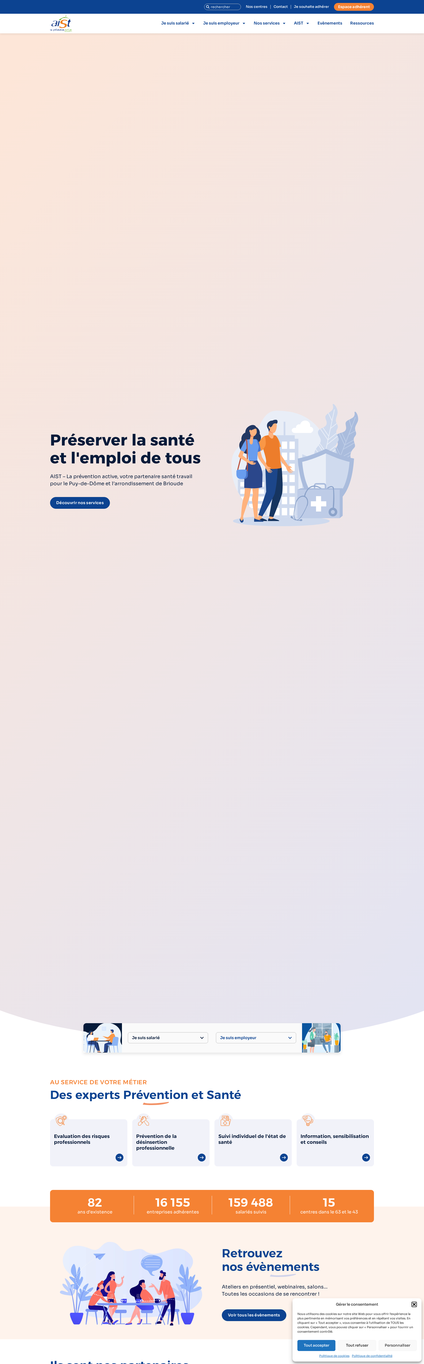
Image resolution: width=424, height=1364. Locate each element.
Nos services (267, 23)
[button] (414, 1304)
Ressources (362, 23)
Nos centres (256, 6)
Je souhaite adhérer (311, 6)
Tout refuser (357, 1345)
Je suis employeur (221, 23)
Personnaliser (397, 1345)
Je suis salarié (175, 23)
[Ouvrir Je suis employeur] (290, 1038)
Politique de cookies (334, 1356)
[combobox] (222, 7)
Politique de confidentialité (372, 1356)
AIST (298, 23)
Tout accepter (316, 1345)
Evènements (330, 23)
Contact (281, 6)
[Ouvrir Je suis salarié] (202, 1038)
